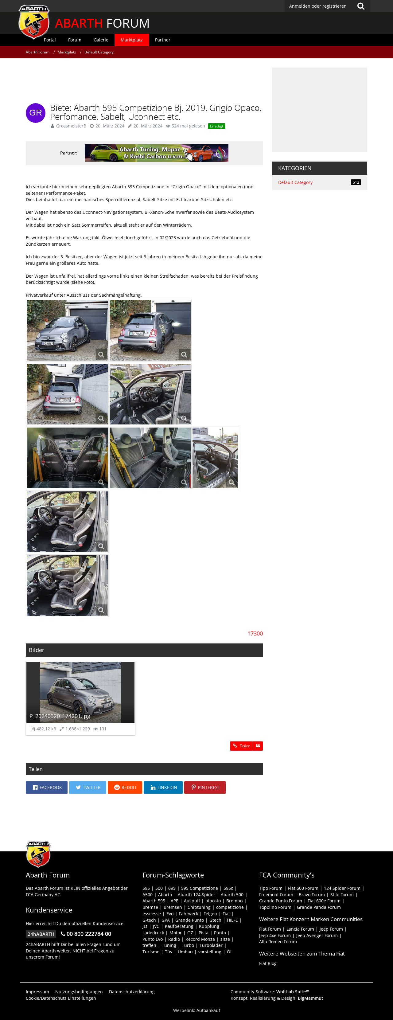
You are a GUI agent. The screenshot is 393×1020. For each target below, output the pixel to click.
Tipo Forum (270, 888)
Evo (169, 913)
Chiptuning (199, 907)
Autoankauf (208, 1010)
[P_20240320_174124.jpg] (67, 330)
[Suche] (360, 6)
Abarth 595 (153, 901)
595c (228, 888)
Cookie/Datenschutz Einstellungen (61, 998)
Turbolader (211, 945)
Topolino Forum (275, 907)
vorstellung (209, 952)
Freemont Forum (276, 894)
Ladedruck (153, 933)
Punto (220, 933)
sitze (225, 939)
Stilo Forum (342, 894)
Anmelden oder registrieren (318, 6)
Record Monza (200, 939)
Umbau (185, 952)
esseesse (151, 913)
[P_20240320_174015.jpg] (150, 458)
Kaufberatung (179, 926)
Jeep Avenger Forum (317, 935)
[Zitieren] (258, 746)
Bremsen (173, 907)
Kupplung (209, 926)
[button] (47, 787)
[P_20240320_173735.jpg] (150, 394)
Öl (229, 952)
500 (159, 888)
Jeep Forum (331, 929)
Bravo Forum (312, 894)
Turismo (150, 952)
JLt (144, 926)
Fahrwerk (188, 913)
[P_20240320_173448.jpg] (150, 330)
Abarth (165, 894)
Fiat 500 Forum (303, 888)
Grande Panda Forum (319, 907)
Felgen (210, 913)
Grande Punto (189, 920)
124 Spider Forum (342, 888)
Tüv (168, 952)
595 (146, 888)
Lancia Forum (300, 929)
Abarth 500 (232, 894)
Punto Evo (152, 939)
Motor (175, 933)
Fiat (226, 913)
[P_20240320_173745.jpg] (67, 521)
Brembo (234, 901)
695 (172, 888)
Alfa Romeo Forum (278, 941)
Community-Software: (270, 992)
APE (174, 901)
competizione (230, 907)
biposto (213, 901)
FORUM (102, 22)
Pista (203, 933)
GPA (165, 920)
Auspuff (192, 901)
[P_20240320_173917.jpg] (67, 458)
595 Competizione (199, 888)
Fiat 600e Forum (324, 901)
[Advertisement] (144, 81)
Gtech (215, 920)
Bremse (150, 907)
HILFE (232, 920)
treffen (149, 945)
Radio (174, 939)
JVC (156, 926)
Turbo (188, 945)
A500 (147, 894)
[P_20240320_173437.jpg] (67, 394)
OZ (190, 933)
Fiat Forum (270, 929)
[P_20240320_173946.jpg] (215, 458)
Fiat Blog (268, 963)
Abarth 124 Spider (196, 894)
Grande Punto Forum (280, 901)
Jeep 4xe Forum (275, 935)
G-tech (149, 920)
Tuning (169, 945)
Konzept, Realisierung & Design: (277, 998)
